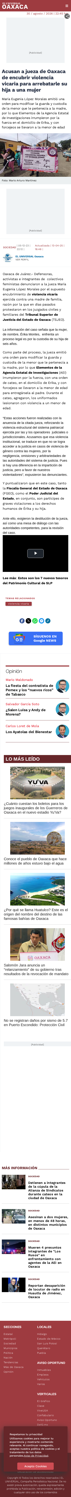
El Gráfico (43, 1401)
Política (8, 1352)
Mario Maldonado (19, 680)
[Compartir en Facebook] (22, 620)
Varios (41, 1384)
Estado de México (48, 1338)
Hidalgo (42, 1334)
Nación (8, 1357)
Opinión (14, 671)
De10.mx (42, 1424)
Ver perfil (22, 259)
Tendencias (11, 1362)
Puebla (41, 1352)
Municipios (10, 1348)
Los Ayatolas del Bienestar (29, 732)
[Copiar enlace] (47, 620)
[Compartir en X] (28, 621)
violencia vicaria (18, 603)
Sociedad (9, 247)
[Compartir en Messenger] (41, 621)
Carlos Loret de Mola (22, 726)
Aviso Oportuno (47, 1419)
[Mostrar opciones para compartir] (67, 16)
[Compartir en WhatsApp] (35, 621)
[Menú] (67, 6)
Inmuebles (44, 1369)
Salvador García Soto (22, 704)
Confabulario (45, 1415)
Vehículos (43, 1379)
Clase (40, 1405)
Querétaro (43, 1348)
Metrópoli (10, 1338)
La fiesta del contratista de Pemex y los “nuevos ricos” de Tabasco (29, 689)
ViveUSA (42, 1410)
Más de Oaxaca (14, 1367)
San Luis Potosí (47, 1343)
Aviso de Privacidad (36, 1455)
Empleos (43, 1374)
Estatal (8, 1334)
